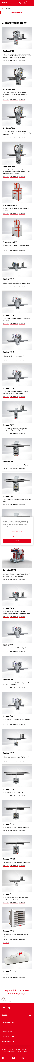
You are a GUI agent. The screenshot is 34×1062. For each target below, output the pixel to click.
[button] (6, 61)
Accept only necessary (17, 536)
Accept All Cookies (16, 541)
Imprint (4, 1049)
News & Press (7, 1032)
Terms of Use (12, 1049)
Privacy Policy (22, 1049)
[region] (16, 14)
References (6, 1041)
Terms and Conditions (9, 1052)
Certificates (6, 1036)
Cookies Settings (17, 531)
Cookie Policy (22, 1052)
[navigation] (30, 3)
